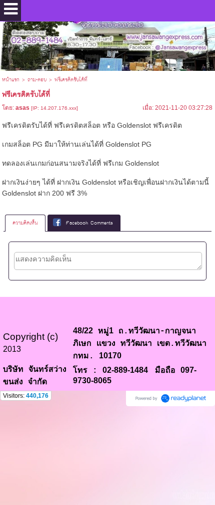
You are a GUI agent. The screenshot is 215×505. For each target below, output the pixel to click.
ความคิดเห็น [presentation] (25, 223)
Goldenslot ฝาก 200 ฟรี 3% (44, 193)
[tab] (25, 223)
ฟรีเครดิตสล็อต (77, 125)
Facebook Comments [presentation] (89, 223)
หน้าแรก (11, 80)
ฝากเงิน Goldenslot (86, 182)
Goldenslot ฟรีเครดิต (149, 125)
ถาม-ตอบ (37, 80)
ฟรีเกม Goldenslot (131, 163)
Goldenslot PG (129, 144)
